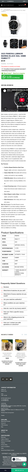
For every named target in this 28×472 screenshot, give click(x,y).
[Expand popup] (23, 458)
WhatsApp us (20, 470)
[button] (22, 334)
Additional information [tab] (7, 85)
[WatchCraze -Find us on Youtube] (10, 379)
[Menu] (1, 5)
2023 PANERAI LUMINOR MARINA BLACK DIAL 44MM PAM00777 (13, 55)
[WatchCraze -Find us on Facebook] (3, 379)
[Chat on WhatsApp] (24, 464)
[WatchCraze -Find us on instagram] (7, 379)
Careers (2, 415)
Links (24, 1)
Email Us (3, 389)
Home (1, 9)
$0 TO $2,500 (7, 9)
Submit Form (4, 391)
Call (6, 470)
